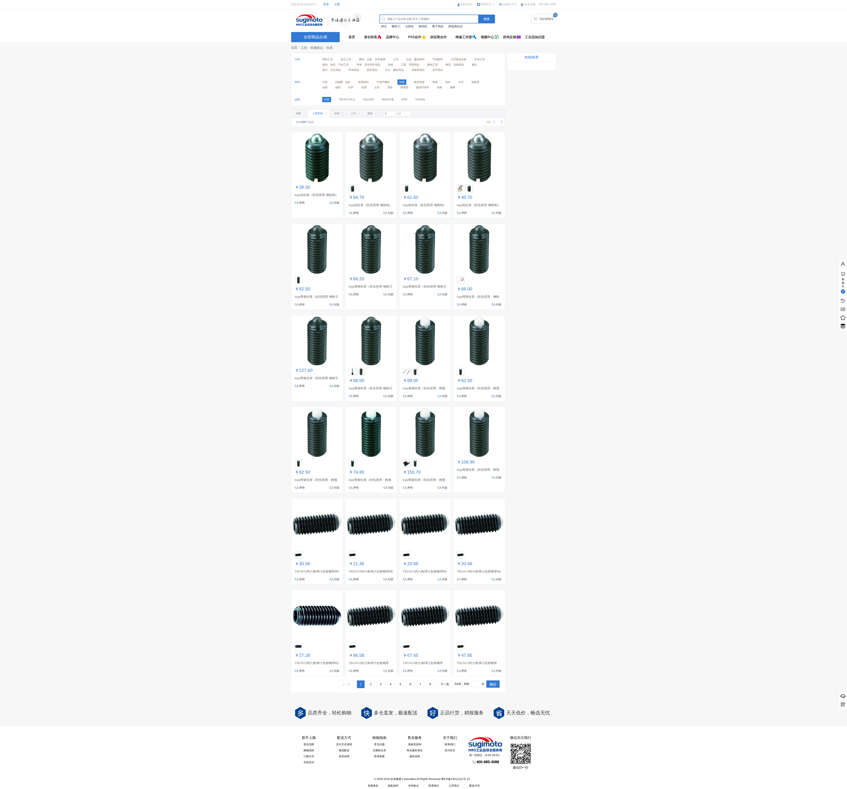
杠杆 (351, 87)
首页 (352, 37)
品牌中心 (392, 37)
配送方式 (474, 785)
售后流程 (309, 744)
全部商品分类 (315, 37)
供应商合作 (438, 37)
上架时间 (317, 113)
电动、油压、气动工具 (335, 64)
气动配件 (437, 59)
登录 (326, 4)
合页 (377, 87)
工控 (304, 47)
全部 (325, 82)
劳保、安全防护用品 (368, 64)
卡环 (461, 82)
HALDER (368, 99)
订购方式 (309, 756)
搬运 (474, 64)
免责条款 (373, 785)
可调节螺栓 (383, 82)
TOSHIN (420, 99)
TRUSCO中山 (347, 99)
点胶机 (409, 26)
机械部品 (317, 47)
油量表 (475, 82)
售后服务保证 (415, 750)
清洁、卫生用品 (331, 70)
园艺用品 (372, 70)
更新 (370, 113)
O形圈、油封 (342, 82)
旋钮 (338, 87)
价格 (336, 113)
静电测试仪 (455, 26)
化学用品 (437, 70)
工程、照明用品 (410, 64)
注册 (337, 4)
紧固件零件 (422, 87)
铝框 (439, 87)
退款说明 (414, 756)
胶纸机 (423, 26)
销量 (298, 113)
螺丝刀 (396, 26)
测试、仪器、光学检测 (372, 59)
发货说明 (344, 756)
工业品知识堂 (535, 37)
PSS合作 (414, 37)
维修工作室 (463, 37)
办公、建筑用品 (394, 70)
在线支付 (309, 762)
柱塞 (329, 47)
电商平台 (486, 4)
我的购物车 (547, 19)
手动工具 (479, 59)
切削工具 (327, 59)
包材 (390, 64)
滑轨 (390, 87)
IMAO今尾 (388, 99)
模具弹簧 (419, 82)
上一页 (346, 684)
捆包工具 (432, 64)
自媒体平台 (510, 4)
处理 (364, 87)
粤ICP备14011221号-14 (455, 779)
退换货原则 (414, 744)
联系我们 (450, 744)
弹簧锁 (404, 87)
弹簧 (435, 82)
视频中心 (487, 37)
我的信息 (466, 4)
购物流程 (309, 750)
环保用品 (354, 70)
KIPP (404, 99)
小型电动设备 (459, 59)
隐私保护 (393, 785)
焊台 (384, 26)
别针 (448, 82)
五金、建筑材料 (415, 59)
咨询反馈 (509, 37)
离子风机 (438, 26)
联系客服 (379, 756)
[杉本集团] (329, 20)
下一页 (444, 684)
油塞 (325, 87)
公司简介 (454, 785)
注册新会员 (379, 750)
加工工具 (346, 59)
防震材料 (363, 82)
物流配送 (344, 750)
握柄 (452, 87)
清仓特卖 (370, 37)
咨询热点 (413, 785)
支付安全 (450, 750)
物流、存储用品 (455, 64)
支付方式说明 (344, 744)
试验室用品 (418, 70)
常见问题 (379, 744)
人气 (353, 113)
